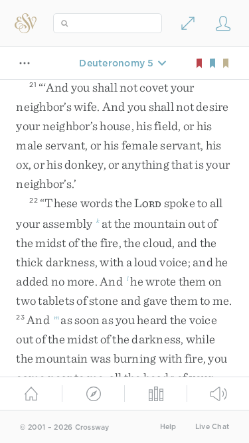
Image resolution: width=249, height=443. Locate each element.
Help (168, 426)
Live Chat (212, 426)
